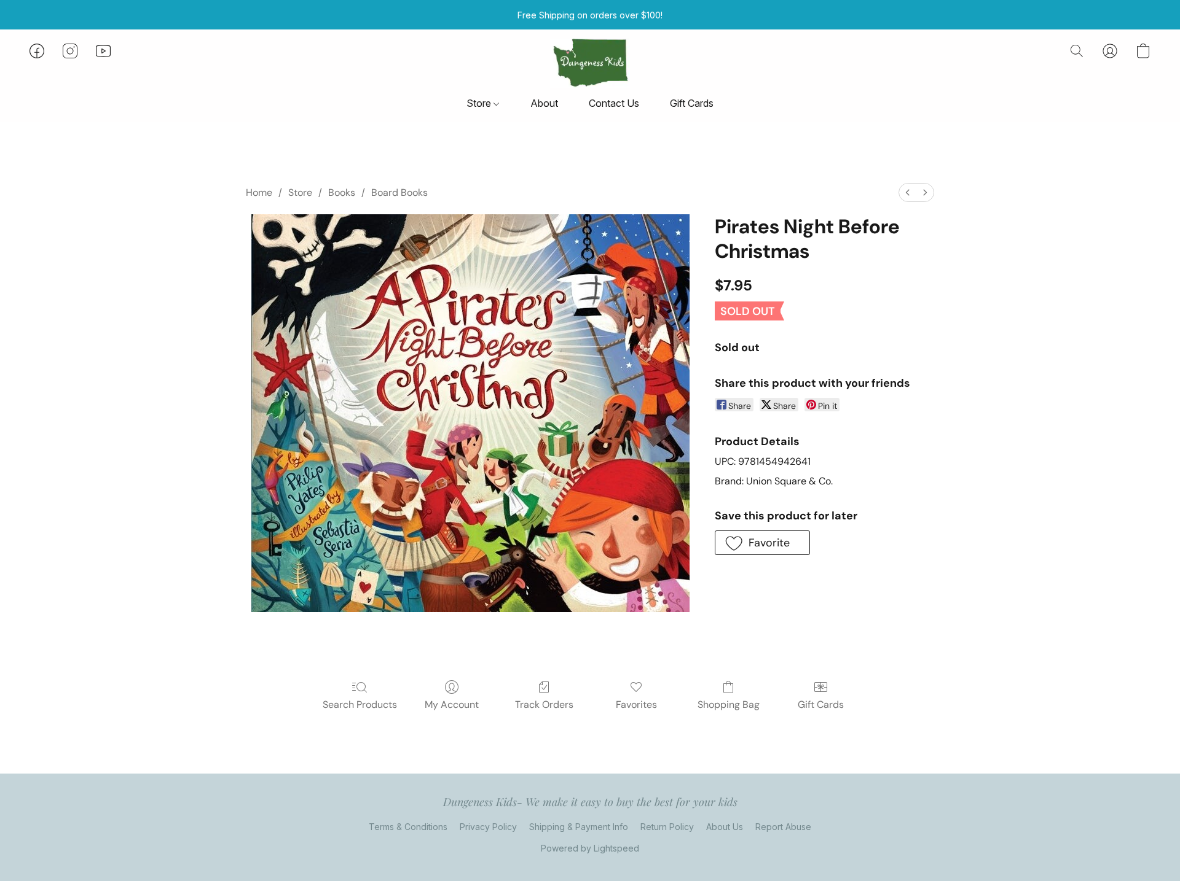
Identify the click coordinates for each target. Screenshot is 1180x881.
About (544, 103)
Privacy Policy (488, 826)
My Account (452, 704)
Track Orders (544, 704)
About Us (724, 826)
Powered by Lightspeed (590, 848)
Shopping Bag (729, 704)
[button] (589, 63)
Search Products (360, 704)
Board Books (399, 192)
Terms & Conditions (408, 826)
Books (341, 192)
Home (259, 192)
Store (480, 103)
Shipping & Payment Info (578, 826)
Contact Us (614, 103)
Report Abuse (783, 826)
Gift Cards (692, 103)
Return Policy (667, 826)
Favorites (636, 704)
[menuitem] (907, 192)
